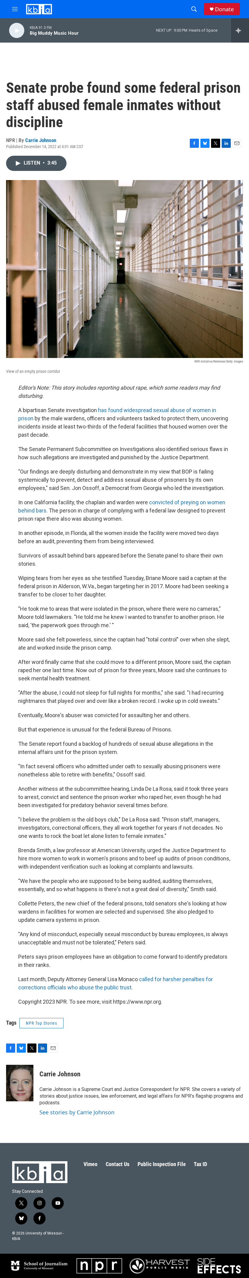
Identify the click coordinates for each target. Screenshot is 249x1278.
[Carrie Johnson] (19, 1083)
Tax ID (200, 1164)
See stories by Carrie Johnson (76, 1112)
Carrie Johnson (40, 140)
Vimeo (90, 1164)
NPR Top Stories (41, 1023)
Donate (224, 9)
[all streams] (240, 30)
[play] (17, 30)
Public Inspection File (162, 1164)
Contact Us (117, 1164)
